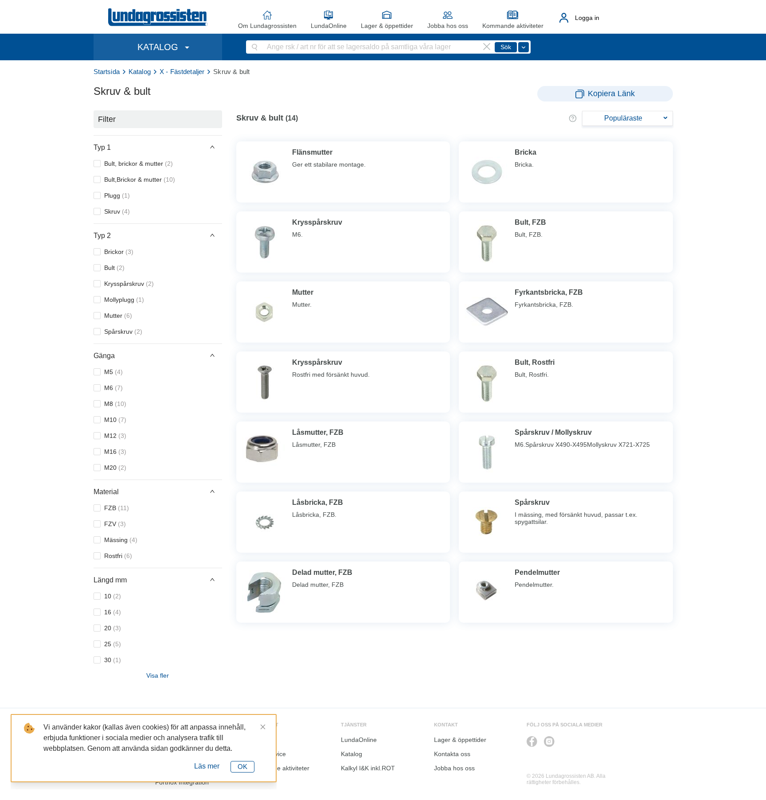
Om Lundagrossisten (267, 25)
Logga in (587, 17)
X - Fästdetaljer (182, 71)
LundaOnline (329, 25)
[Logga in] (564, 18)
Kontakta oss (452, 753)
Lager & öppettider (387, 25)
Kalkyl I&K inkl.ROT (368, 768)
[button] (158, 147)
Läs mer (206, 766)
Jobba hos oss (447, 25)
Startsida (107, 71)
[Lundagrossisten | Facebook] (532, 741)
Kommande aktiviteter (512, 25)
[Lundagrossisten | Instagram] (549, 741)
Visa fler (157, 675)
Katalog (140, 71)
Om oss (259, 739)
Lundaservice (267, 753)
